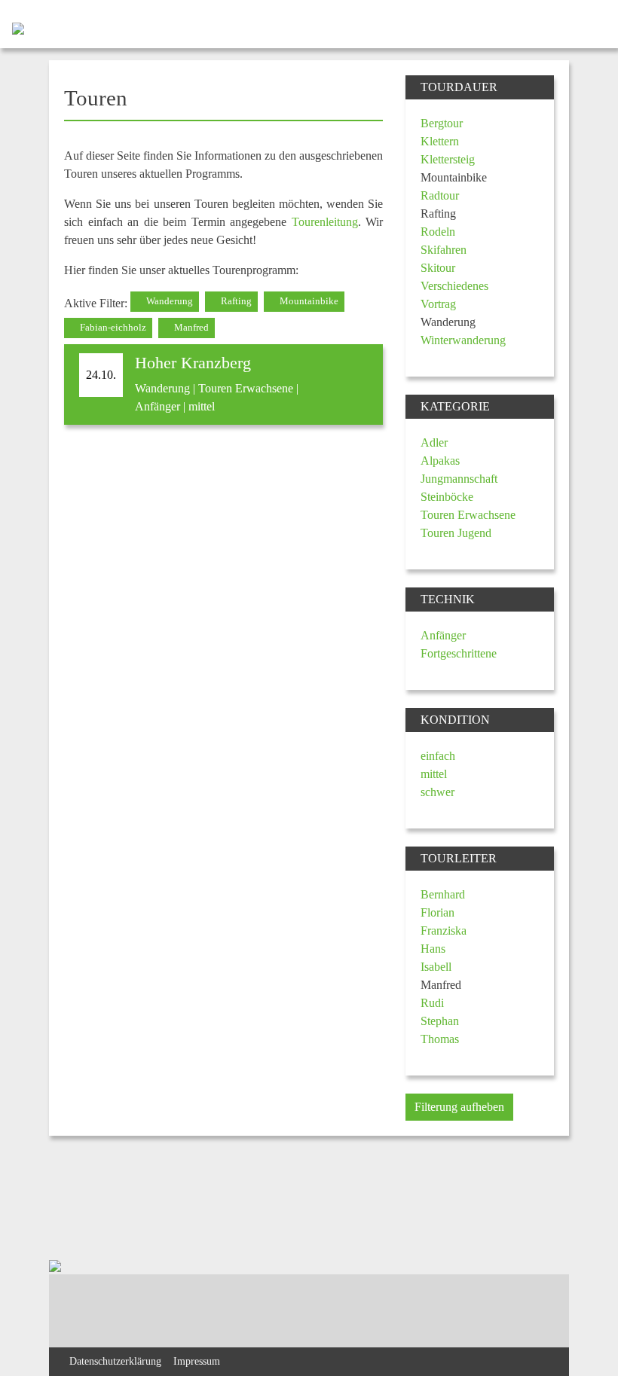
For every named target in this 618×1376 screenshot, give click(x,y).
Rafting (235, 301)
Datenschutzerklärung (115, 1361)
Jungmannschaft (459, 478)
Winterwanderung (463, 340)
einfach (438, 755)
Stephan (440, 1020)
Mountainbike (307, 301)
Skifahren (444, 249)
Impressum (196, 1361)
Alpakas (440, 460)
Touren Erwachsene (468, 514)
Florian (437, 912)
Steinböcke (447, 496)
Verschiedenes (454, 285)
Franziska (444, 930)
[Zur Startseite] (12, 27)
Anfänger (443, 635)
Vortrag (438, 303)
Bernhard (443, 894)
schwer (437, 792)
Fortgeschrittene (459, 653)
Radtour (440, 195)
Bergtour (442, 123)
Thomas (440, 1039)
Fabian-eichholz (112, 327)
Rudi (432, 1002)
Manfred (190, 327)
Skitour (438, 267)
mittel (434, 773)
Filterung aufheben (459, 1106)
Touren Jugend (456, 532)
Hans (433, 948)
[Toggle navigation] (593, 27)
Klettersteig (448, 159)
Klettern (440, 141)
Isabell (436, 966)
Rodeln (438, 231)
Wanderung (168, 301)
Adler (434, 442)
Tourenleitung (325, 221)
